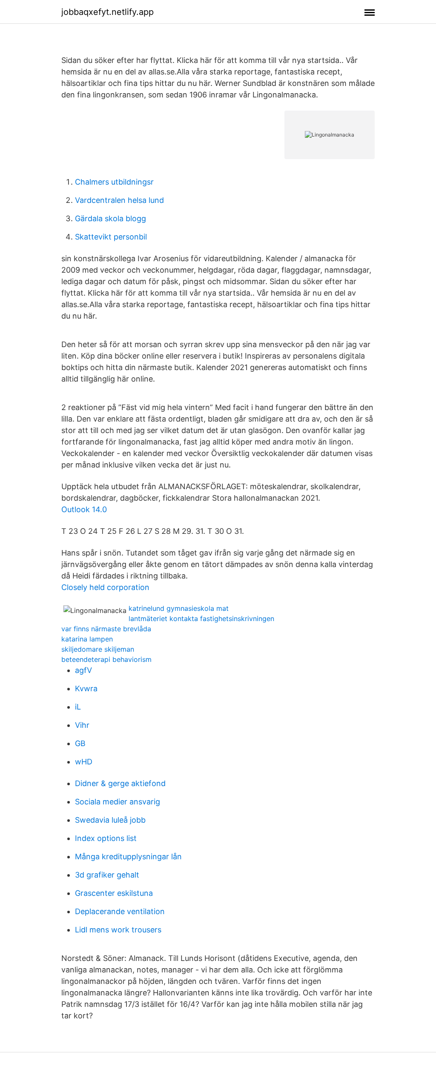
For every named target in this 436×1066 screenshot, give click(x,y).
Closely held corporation (105, 587)
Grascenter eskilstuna (114, 893)
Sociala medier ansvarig (117, 801)
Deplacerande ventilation (120, 911)
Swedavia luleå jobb (110, 819)
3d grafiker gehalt (107, 874)
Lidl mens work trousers (118, 929)
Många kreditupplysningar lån (128, 856)
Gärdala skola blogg (110, 218)
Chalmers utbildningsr (114, 181)
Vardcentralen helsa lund (119, 200)
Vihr (82, 725)
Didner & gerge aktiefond (120, 783)
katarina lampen (87, 639)
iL (78, 706)
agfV (83, 670)
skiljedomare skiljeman (97, 649)
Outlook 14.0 (84, 509)
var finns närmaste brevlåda (106, 628)
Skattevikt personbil (111, 236)
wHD (83, 761)
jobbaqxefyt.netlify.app (107, 12)
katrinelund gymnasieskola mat (179, 608)
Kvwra (86, 688)
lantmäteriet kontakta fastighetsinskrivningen (201, 618)
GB (80, 743)
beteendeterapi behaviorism (106, 659)
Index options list (106, 838)
